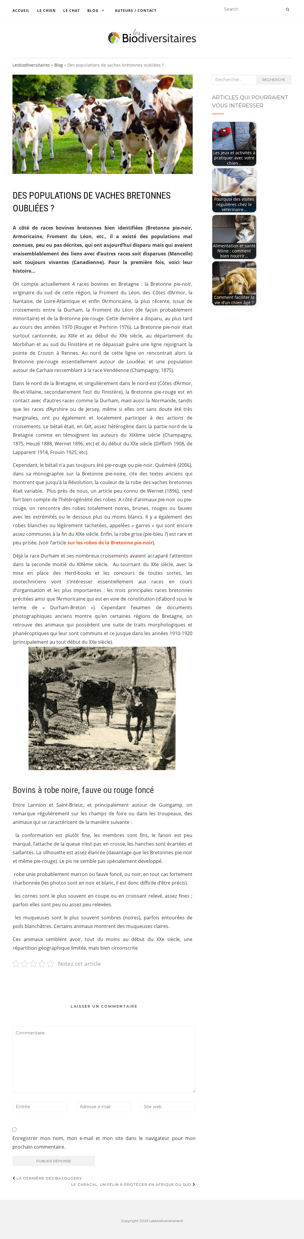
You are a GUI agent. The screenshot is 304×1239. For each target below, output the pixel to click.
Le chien (46, 10)
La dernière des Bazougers (48, 1178)
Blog (93, 10)
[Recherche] (288, 9)
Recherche (273, 79)
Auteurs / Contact (135, 10)
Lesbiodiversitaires (31, 65)
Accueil (21, 10)
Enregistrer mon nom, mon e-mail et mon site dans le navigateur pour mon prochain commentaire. (104, 1142)
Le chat (71, 10)
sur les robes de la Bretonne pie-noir (110, 542)
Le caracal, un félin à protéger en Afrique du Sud (132, 1184)
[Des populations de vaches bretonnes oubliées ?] (102, 124)
